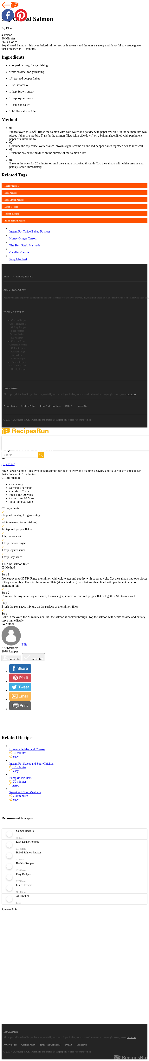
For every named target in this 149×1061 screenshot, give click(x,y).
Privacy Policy (10, 406)
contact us (131, 394)
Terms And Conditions (50, 406)
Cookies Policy (28, 406)
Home (6, 276)
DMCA (68, 406)
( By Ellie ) (8, 464)
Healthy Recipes (24, 276)
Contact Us (82, 406)
